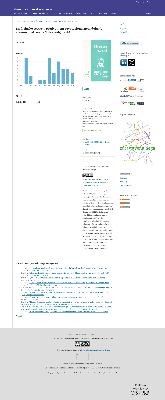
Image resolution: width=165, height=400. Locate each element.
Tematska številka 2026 (62, 13)
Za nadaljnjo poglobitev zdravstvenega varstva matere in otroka (55, 287)
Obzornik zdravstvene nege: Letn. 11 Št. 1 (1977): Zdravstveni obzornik (79, 311)
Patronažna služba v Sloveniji (51, 278)
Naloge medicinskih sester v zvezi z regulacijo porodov (51, 273)
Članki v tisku (81, 13)
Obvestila (103, 13)
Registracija (140, 2)
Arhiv (93, 13)
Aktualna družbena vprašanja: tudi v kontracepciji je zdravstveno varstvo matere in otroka (66, 302)
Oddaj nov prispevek (130, 43)
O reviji (114, 13)
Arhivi (24, 21)
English (123, 28)
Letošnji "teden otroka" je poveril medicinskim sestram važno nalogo (57, 282)
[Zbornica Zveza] (82, 359)
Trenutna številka (19, 13)
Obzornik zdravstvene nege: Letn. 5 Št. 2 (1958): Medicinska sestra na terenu (66, 303)
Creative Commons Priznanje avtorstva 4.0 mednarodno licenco (95, 182)
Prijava (150, 2)
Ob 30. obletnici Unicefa (39, 311)
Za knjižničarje (125, 185)
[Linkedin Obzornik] (124, 66)
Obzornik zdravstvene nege (32, 9)
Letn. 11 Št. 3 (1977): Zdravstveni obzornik (45, 21)
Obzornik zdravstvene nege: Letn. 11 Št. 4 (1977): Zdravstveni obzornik (68, 309)
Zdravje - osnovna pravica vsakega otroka (46, 297)
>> (21, 316)
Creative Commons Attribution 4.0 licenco (95, 350)
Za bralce (123, 178)
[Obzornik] (131, 66)
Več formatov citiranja (92, 130)
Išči (149, 13)
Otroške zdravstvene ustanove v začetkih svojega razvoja (52, 292)
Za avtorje (124, 182)
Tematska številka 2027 (40, 13)
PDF (87, 89)
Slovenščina (124, 32)
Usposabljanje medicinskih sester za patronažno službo (51, 268)
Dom (18, 21)
